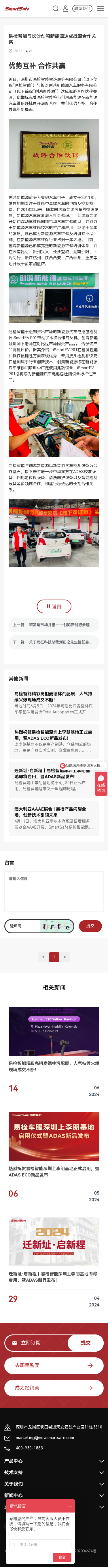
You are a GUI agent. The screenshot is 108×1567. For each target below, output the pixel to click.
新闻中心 (13, 1495)
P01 (33, 337)
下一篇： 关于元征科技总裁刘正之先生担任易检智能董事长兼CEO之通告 (56, 642)
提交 (90, 926)
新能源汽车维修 (27, 227)
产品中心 (13, 1461)
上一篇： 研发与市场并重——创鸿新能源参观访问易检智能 (56, 625)
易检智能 (41, 79)
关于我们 (13, 1484)
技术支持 (13, 1472)
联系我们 (82, 8)
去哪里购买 (27, 1365)
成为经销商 (27, 1388)
